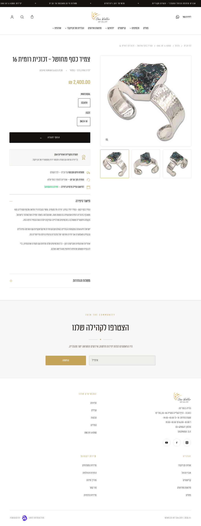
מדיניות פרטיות (90, 495)
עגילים (93, 410)
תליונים (93, 403)
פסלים (145, 28)
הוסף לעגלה (54, 137)
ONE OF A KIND (90, 432)
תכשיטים (135, 28)
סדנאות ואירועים (94, 28)
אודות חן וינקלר (184, 465)
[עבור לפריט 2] (146, 164)
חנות (177, 46)
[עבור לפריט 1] (177, 164)
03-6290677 (180, 427)
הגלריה (187, 456)
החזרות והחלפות (89, 472)
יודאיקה (110, 28)
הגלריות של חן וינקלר (75, 28)
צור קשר (93, 487)
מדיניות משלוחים (89, 465)
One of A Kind (164, 46)
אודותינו (58, 28)
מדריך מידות (91, 480)
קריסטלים (122, 28)
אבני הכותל (186, 472)
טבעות (93, 417)
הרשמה (65, 360)
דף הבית (188, 46)
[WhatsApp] (177, 17)
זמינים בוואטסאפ (51, 187)
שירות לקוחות (88, 456)
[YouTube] (167, 442)
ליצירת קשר (187, 16)
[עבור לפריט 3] (114, 164)
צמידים (93, 425)
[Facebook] (177, 442)
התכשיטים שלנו (87, 394)
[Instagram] (187, 442)
